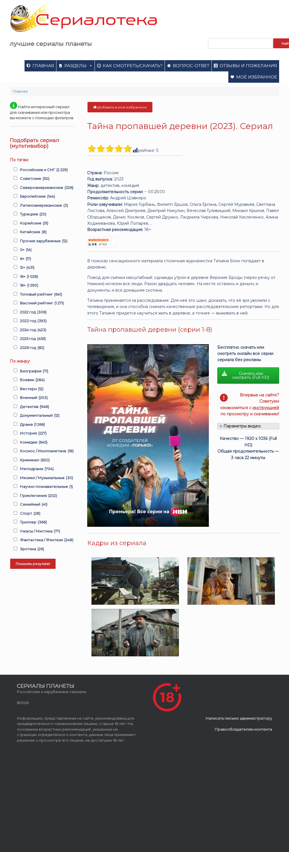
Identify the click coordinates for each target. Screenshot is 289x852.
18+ (29, 285)
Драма (32, 424)
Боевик (32, 379)
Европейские (37, 196)
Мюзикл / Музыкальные (46, 477)
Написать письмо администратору (239, 718)
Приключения (38, 495)
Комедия (33, 442)
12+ (27, 267)
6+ (25, 258)
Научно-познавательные (46, 486)
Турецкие (33, 214)
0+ (26, 249)
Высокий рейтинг (42, 303)
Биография (34, 371)
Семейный (33, 504)
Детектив (34, 406)
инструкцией (266, 407)
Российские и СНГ (44, 169)
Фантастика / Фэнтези (46, 540)
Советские (34, 178)
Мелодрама (37, 468)
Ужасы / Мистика (40, 531)
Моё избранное (256, 77)
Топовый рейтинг (41, 294)
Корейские (34, 223)
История (33, 433)
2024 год (33, 329)
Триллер (33, 522)
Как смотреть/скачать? (133, 65)
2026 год (32, 347)
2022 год (33, 312)
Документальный (40, 415)
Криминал (35, 460)
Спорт (30, 513)
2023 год (33, 320)
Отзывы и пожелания (248, 65)
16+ (29, 276)
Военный (34, 397)
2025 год (33, 338)
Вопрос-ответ (191, 65)
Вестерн (31, 388)
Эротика (32, 549)
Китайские (33, 232)
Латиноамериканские (44, 205)
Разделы (75, 65)
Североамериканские (46, 187)
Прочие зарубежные (43, 241)
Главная (43, 65)
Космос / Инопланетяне (47, 451)
